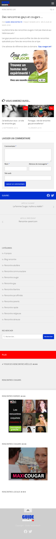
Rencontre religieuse (12, 313)
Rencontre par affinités (13, 295)
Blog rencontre (10, 259)
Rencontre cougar (11, 277)
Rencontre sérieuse (12, 319)
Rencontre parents (11, 301)
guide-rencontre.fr (13, 22)
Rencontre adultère (12, 265)
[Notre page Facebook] (48, 195)
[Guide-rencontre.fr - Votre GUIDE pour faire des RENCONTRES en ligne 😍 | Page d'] (7, 3)
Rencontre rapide (11, 307)
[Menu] (52, 3)
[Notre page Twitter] (52, 195)
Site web (8, 173)
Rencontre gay (9, 9)
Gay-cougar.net (44, 46)
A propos (8, 253)
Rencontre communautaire (15, 271)
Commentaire (10, 146)
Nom (7, 164)
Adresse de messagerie (38, 164)
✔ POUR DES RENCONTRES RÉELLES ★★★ (20, 364)
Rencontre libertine (12, 289)
